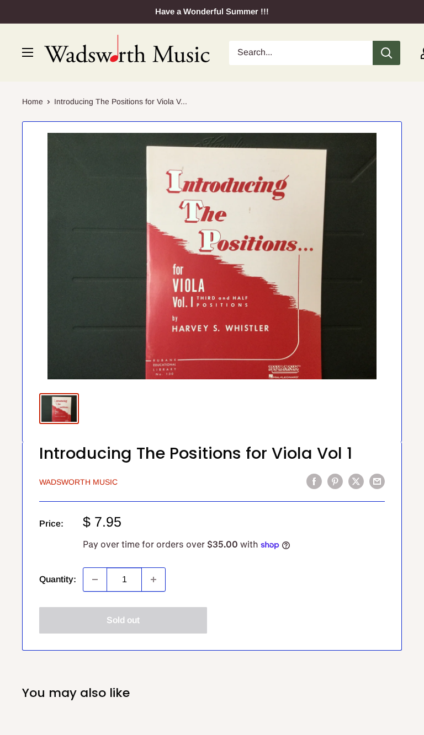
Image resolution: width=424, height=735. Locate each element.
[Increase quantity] (153, 579)
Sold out (123, 620)
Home (32, 101)
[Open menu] (27, 52)
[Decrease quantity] (95, 579)
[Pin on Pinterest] (335, 481)
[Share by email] (377, 481)
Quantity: (57, 579)
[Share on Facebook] (314, 481)
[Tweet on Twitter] (356, 481)
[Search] (386, 53)
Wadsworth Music (78, 482)
